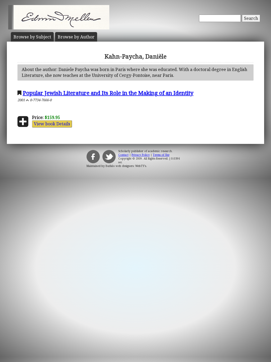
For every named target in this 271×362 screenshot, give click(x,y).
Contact (123, 155)
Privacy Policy (141, 155)
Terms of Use (161, 155)
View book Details (52, 124)
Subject (32, 37)
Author (76, 37)
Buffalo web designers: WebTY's (126, 166)
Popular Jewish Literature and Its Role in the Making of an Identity (108, 92)
